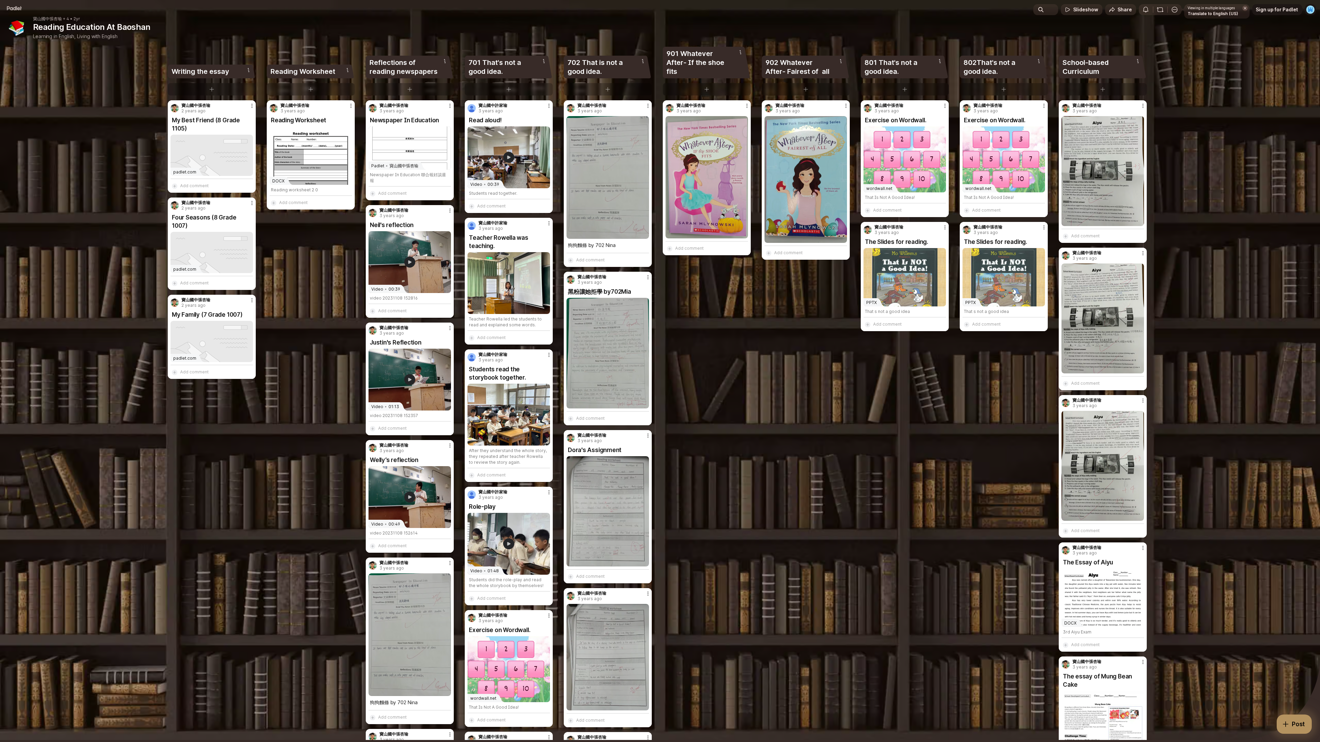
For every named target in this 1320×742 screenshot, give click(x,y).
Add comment (194, 185)
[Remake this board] (1160, 9)
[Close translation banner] (1245, 8)
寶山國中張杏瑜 (47, 18)
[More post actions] (252, 105)
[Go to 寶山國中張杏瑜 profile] (174, 108)
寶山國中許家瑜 (492, 105)
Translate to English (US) (1213, 13)
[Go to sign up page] (1310, 9)
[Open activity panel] (1146, 9)
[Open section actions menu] (248, 70)
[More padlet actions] (1174, 9)
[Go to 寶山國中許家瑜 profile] (472, 108)
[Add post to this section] (212, 89)
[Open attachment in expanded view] (409, 634)
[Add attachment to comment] (175, 186)
